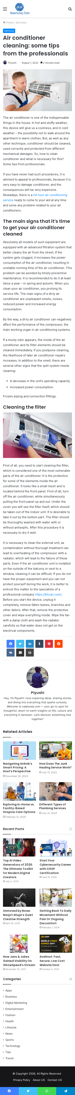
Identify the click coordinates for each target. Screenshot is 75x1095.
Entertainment (14, 1009)
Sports (9, 1039)
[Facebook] (11, 644)
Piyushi (12, 62)
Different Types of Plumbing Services (52, 806)
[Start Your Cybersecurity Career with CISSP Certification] (56, 847)
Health (9, 1021)
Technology (12, 1045)
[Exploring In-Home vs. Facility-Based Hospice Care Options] (19, 791)
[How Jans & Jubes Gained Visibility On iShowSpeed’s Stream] (19, 944)
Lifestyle (10, 1027)
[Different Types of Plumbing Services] (55, 791)
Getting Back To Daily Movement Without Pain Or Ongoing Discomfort (55, 917)
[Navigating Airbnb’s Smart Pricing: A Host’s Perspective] (19, 750)
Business (11, 996)
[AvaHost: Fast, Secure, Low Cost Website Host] (56, 944)
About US (39, 1079)
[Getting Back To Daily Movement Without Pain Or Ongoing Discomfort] (56, 897)
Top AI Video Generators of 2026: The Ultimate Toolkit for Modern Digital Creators (18, 868)
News (9, 1033)
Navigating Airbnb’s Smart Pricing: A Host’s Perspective (17, 767)
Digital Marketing (16, 1002)
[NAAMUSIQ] (20, 9)
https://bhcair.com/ (48, 594)
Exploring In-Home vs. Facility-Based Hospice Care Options (19, 808)
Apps (8, 990)
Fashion (10, 1015)
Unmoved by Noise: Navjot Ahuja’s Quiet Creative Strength (18, 915)
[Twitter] (20, 644)
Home (9, 22)
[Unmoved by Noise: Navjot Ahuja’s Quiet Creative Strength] (19, 897)
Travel (9, 1058)
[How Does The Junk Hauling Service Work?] (55, 750)
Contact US (55, 1079)
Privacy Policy (21, 1079)
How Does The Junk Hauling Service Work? (55, 765)
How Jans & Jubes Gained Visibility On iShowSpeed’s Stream (19, 961)
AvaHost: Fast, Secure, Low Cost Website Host (52, 961)
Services (21, 22)
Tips (8, 1052)
